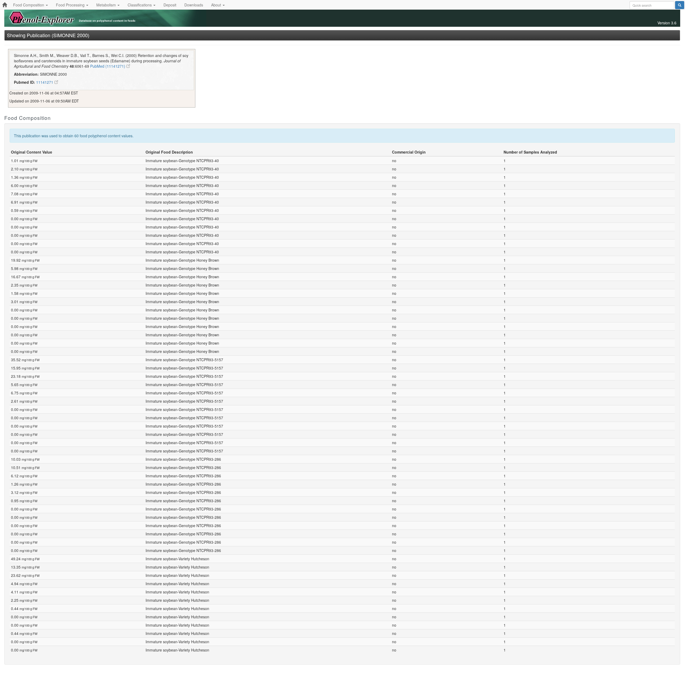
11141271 (45, 82)
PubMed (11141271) (108, 66)
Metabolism (106, 4)
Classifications (140, 4)
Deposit (169, 4)
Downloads (193, 4)
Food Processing (71, 4)
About (216, 4)
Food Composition (29, 4)
